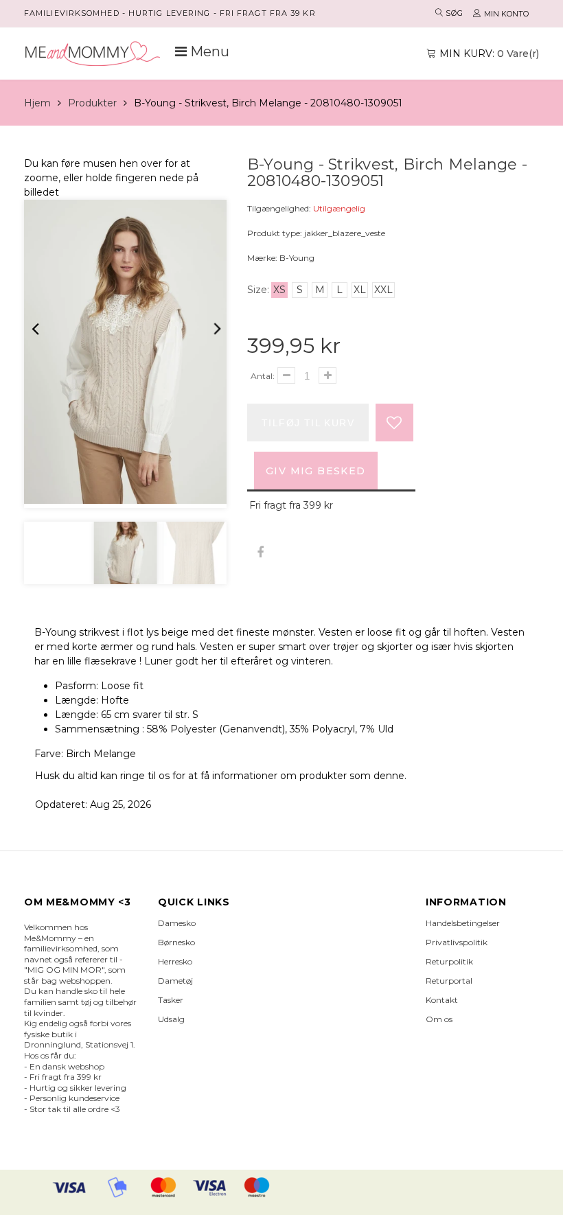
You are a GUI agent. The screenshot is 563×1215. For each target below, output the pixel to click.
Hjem (37, 103)
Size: (258, 290)
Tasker (170, 1000)
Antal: (263, 376)
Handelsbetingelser (463, 923)
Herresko (175, 961)
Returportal (449, 980)
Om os (439, 1019)
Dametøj (175, 980)
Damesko (177, 923)
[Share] (260, 553)
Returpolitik (449, 961)
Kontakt (442, 1000)
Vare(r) (489, 53)
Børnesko (176, 942)
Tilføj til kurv (308, 422)
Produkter (92, 103)
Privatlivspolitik (456, 942)
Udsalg (171, 1019)
